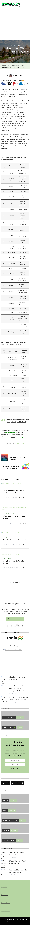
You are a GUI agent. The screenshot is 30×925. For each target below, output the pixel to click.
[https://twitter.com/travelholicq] (13, 783)
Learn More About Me (15, 619)
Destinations (10, 488)
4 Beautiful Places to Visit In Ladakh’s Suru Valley (13, 491)
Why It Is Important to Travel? (14, 540)
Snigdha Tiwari (18, 75)
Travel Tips (16, 45)
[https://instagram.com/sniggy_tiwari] (8, 783)
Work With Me (5, 911)
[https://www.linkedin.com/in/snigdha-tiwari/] (17, 783)
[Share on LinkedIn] (20, 83)
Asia (11, 45)
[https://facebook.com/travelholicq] (22, 783)
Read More (22, 497)
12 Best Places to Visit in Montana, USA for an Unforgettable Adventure (17, 688)
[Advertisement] (15, 24)
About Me (4, 887)
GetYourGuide (19, 443)
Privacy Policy (5, 903)
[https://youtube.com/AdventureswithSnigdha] (3, 783)
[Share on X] (9, 83)
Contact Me (4, 895)
